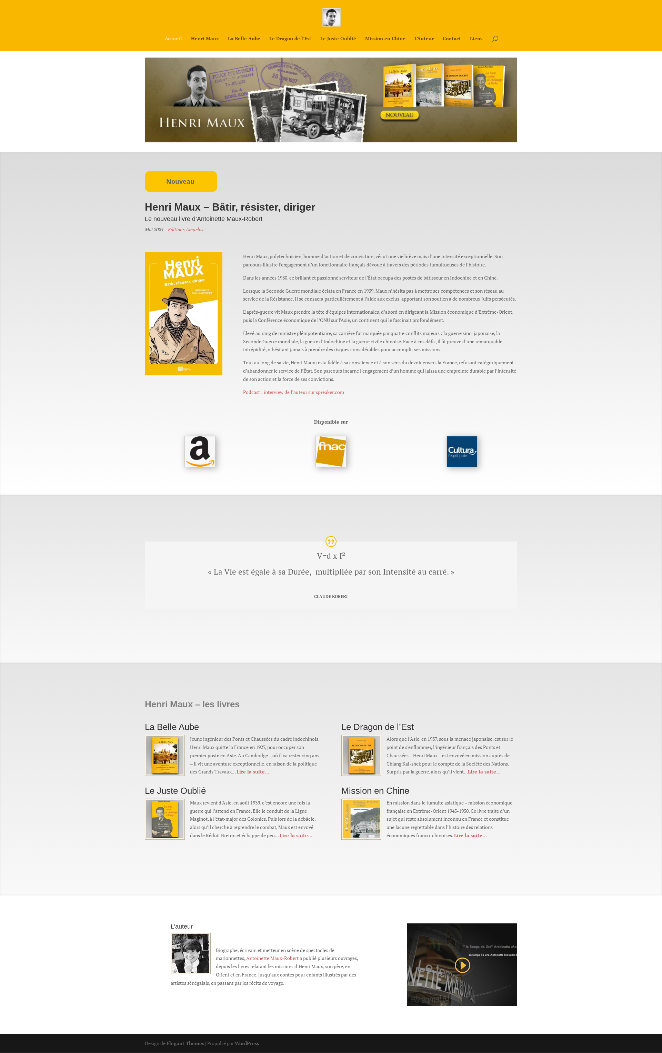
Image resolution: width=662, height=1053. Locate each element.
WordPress (247, 1043)
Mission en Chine (385, 39)
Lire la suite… (253, 771)
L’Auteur (424, 39)
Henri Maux (205, 39)
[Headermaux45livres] (331, 140)
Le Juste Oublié (338, 39)
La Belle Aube (244, 39)
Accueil (173, 39)
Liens (476, 39)
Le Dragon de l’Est (290, 39)
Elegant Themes (185, 1043)
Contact (452, 39)
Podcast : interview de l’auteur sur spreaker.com (293, 392)
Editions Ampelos (185, 229)
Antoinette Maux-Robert (272, 958)
